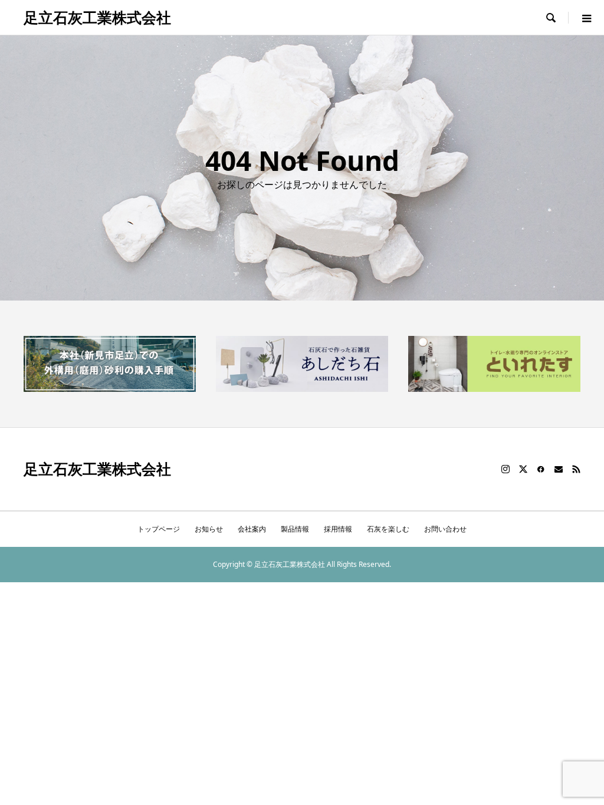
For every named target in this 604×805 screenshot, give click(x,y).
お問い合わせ (445, 529)
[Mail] (558, 469)
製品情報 (295, 529)
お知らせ (209, 529)
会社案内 (252, 529)
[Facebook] (541, 469)
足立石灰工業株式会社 (97, 17)
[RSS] (576, 469)
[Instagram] (505, 469)
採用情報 (338, 529)
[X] (523, 469)
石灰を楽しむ (388, 529)
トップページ (158, 529)
